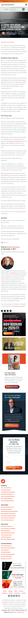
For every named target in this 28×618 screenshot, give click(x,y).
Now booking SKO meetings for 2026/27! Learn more (14, 1)
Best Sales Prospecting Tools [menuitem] (7, 494)
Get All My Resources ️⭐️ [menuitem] (6, 545)
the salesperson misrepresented (14, 141)
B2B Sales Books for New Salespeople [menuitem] (9, 511)
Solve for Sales (11, 425)
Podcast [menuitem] (11, 593)
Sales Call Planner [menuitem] (5, 550)
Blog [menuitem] (16, 591)
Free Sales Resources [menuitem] (6, 543)
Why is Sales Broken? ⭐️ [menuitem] (6, 487)
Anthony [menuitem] (10, 591)
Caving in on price (5, 173)
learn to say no (20, 211)
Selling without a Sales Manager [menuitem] (8, 547)
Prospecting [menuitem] (4, 485)
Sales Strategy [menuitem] (4, 505)
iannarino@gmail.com (19, 306)
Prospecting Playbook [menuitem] (5, 490)
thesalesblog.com (14, 273)
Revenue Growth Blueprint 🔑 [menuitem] (7, 507)
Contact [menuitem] (24, 593)
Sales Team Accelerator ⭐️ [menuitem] (7, 526)
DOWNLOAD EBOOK (12, 387)
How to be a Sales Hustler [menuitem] (6, 556)
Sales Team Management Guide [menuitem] (8, 532)
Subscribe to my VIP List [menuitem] (6, 558)
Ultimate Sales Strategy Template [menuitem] (8, 515)
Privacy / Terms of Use (18, 612)
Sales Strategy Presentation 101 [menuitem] (8, 517)
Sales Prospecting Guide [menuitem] (6, 535)
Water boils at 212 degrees (7, 42)
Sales (4, 242)
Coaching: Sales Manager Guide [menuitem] (8, 554)
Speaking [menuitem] (4, 593)
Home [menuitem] (4, 591)
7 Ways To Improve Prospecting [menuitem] (8, 496)
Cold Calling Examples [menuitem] (6, 537)
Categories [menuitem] (6, 9)
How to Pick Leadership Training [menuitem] (8, 539)
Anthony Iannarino (15, 33)
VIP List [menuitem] (21, 591)
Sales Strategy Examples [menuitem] (6, 509)
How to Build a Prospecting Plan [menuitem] (8, 492)
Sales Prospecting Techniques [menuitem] (7, 500)
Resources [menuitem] (17, 593)
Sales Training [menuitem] (4, 524)
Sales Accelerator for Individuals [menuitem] (8, 528)
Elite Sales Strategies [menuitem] (5, 552)
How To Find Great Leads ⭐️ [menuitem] (7, 498)
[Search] (23, 9)
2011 (7, 242)
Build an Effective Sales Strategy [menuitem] (8, 513)
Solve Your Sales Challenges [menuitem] (7, 520)
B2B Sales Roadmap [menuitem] (5, 530)
